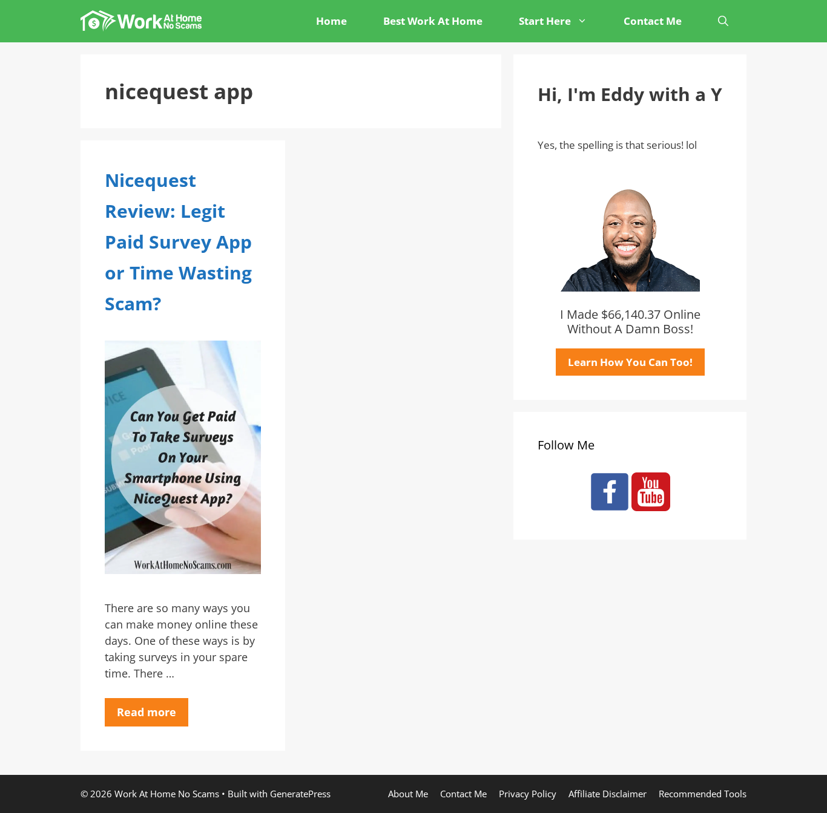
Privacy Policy (527, 794)
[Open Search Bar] (723, 21)
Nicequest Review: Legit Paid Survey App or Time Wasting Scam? (178, 242)
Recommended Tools (702, 794)
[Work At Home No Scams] (144, 21)
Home (331, 21)
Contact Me (653, 21)
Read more (146, 712)
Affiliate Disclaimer (607, 794)
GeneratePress (300, 794)
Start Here (545, 21)
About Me (408, 794)
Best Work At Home (433, 21)
